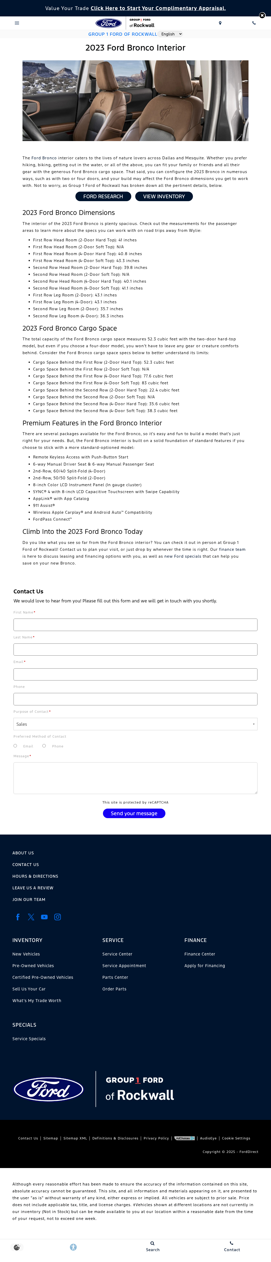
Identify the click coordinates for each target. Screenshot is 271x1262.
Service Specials (29, 1038)
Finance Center (199, 954)
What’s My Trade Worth (36, 1000)
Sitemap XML (75, 1138)
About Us (23, 852)
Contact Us (25, 864)
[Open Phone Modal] (254, 23)
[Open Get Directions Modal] (220, 23)
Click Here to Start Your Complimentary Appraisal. (158, 8)
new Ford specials (182, 556)
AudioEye (208, 1138)
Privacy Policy (156, 1138)
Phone (19, 687)
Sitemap (50, 1138)
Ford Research (103, 196)
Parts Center (115, 977)
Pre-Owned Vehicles (33, 965)
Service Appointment (124, 965)
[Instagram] (57, 917)
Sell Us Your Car (29, 988)
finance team (232, 549)
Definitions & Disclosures (115, 1138)
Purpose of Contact (32, 712)
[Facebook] (17, 917)
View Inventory (164, 196)
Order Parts (114, 988)
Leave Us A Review (32, 887)
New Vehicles (26, 954)
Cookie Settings (236, 1138)
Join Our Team (29, 899)
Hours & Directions (35, 876)
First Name (24, 612)
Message (22, 756)
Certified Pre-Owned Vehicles (42, 977)
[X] (31, 917)
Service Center (117, 954)
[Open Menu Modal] (17, 23)
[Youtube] (44, 917)
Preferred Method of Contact (39, 736)
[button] (262, 15)
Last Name (24, 637)
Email (19, 662)
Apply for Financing (204, 965)
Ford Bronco (44, 157)
